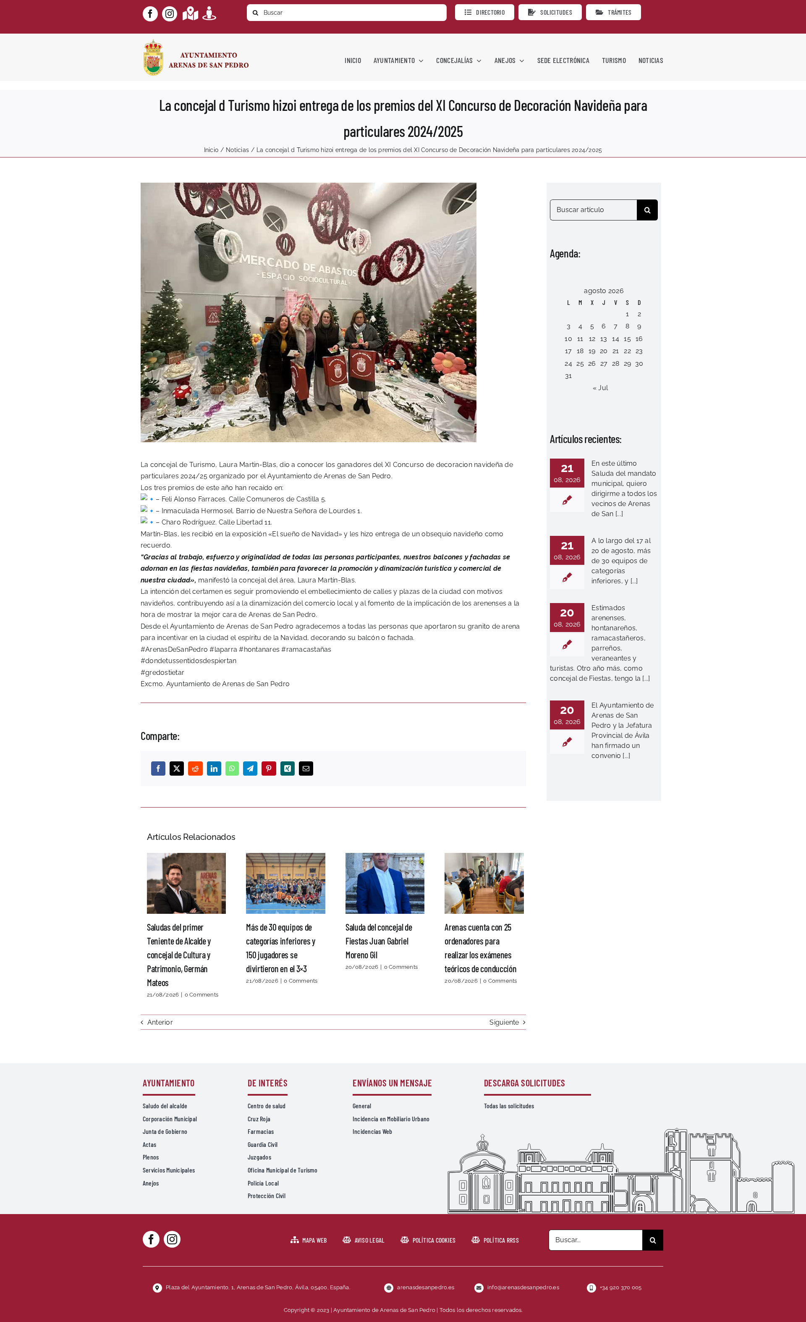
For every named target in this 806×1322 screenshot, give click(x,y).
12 (592, 339)
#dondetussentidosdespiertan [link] (188, 661)
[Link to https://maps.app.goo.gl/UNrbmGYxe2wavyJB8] (190, 13)
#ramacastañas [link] (306, 649)
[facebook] (150, 13)
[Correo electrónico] (306, 768)
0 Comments (201, 995)
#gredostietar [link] (162, 673)
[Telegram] (250, 768)
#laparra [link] (223, 649)
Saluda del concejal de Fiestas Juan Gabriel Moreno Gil (385, 883)
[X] (176, 768)
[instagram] (169, 13)
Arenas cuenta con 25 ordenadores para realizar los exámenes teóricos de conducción (484, 883)
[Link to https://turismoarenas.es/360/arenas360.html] (209, 13)
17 (568, 351)
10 (568, 339)
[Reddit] (195, 768)
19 (592, 351)
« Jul (600, 388)
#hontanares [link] (259, 649)
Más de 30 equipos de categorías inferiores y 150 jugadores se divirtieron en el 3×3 (285, 883)
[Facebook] (158, 768)
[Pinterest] (268, 768)
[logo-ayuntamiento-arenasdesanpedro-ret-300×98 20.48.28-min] (196, 41)
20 (603, 351)
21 (615, 351)
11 (580, 339)
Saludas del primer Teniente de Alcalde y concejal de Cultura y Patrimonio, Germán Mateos (186, 883)
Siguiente (504, 1022)
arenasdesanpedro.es (425, 1287)
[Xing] (287, 768)
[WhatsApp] (232, 768)
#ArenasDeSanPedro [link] (174, 649)
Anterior (160, 1022)
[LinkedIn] (214, 768)
